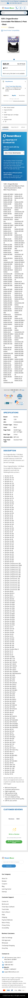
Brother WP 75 (18, 363)
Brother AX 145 (7, 349)
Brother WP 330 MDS (8, 311)
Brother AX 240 (18, 343)
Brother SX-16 (18, 217)
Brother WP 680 (8, 248)
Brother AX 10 (18, 270)
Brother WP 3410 (8, 233)
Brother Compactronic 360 (19, 302)
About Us (4, 878)
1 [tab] (14, 59)
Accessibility (5, 928)
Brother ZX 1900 (8, 370)
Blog (3, 886)
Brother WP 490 (8, 347)
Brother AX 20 (18, 378)
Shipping (4, 917)
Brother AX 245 (7, 275)
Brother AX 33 (18, 285)
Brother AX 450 (18, 237)
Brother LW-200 (8, 291)
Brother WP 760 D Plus (8, 220)
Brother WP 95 (7, 336)
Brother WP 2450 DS (8, 241)
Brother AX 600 (18, 345)
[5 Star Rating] (8, 396)
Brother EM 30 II (8, 341)
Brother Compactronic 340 (8, 352)
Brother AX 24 (18, 293)
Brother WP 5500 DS (19, 373)
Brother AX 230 (18, 194)
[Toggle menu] (24, 8)
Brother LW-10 (7, 268)
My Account (5, 904)
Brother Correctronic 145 (19, 305)
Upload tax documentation (18, 101)
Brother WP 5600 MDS (8, 255)
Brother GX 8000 (8, 281)
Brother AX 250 (7, 372)
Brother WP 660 (8, 213)
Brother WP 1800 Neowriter (19, 335)
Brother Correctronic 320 (19, 340)
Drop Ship (5, 948)
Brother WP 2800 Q (8, 334)
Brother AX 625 (7, 252)
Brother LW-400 (8, 227)
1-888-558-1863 (8, 965)
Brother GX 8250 (8, 279)
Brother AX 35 (18, 281)
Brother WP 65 (18, 204)
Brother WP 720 (19, 258)
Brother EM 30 (18, 215)
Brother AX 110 (18, 376)
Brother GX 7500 (8, 304)
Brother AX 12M (19, 287)
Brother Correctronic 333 (19, 220)
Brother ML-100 (19, 264)
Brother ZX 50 (7, 320)
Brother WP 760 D (8, 270)
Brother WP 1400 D (19, 283)
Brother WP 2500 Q (19, 242)
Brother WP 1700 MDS (19, 247)
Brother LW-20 (7, 211)
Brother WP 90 (18, 310)
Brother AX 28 (7, 332)
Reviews (4, 881)
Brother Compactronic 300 (8, 261)
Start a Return (6, 912)
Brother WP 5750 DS (8, 236)
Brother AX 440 (7, 308)
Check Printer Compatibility (11, 30)
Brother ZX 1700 (19, 244)
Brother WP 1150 (8, 198)
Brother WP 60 (18, 238)
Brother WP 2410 (8, 301)
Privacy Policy (6, 925)
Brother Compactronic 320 (8, 216)
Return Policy (6, 922)
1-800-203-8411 (8, 962)
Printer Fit (15, 127)
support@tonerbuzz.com (11, 972)
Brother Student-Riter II (8, 325)
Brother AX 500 (18, 297)
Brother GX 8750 (19, 202)
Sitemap (4, 892)
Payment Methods (7, 920)
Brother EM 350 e (8, 258)
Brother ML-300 (8, 318)
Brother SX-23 (18, 268)
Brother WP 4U (18, 223)
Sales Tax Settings (7, 937)
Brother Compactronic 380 (8, 381)
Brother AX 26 (7, 314)
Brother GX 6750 (8, 322)
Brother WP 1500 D (8, 225)
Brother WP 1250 (19, 369)
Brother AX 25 (7, 229)
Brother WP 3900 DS (19, 226)
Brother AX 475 (7, 231)
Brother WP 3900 (19, 361)
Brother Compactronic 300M (18, 314)
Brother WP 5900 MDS (8, 286)
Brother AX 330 (18, 365)
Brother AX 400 (7, 337)
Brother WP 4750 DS (19, 278)
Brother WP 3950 (8, 264)
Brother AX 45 (7, 250)
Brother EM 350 (8, 299)
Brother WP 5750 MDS (19, 232)
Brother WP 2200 (19, 353)
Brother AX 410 (18, 291)
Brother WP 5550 (19, 322)
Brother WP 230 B (19, 240)
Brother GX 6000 (19, 337)
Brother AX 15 (7, 363)
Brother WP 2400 (19, 229)
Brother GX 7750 (19, 324)
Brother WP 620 (19, 205)
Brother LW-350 (8, 277)
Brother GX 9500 (8, 330)
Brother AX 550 (18, 370)
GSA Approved (6, 940)
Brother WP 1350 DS (19, 199)
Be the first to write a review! (14, 841)
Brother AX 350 (7, 365)
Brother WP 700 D (19, 299)
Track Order (5, 909)
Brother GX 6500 (8, 202)
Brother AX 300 (7, 328)
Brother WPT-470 (8, 196)
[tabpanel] (14, 46)
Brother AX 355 (7, 361)
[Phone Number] (16, 8)
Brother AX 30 (7, 306)
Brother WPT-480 (8, 200)
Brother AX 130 (7, 297)
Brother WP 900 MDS (8, 377)
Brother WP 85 (7, 374)
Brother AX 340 (7, 204)
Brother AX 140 (18, 207)
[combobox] (14, 13)
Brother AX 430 (18, 289)
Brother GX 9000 (8, 303)
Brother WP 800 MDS (19, 327)
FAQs (3, 914)
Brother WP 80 (7, 209)
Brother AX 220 (7, 238)
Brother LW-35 (7, 367)
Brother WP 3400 (8, 289)
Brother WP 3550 (19, 351)
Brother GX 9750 (19, 349)
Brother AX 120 (18, 250)
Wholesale (5, 943)
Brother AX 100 (18, 347)
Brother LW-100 (19, 213)
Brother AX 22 (7, 355)
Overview (5, 127)
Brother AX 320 (18, 275)
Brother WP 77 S (8, 283)
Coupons (4, 884)
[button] (19, 402)
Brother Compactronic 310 (19, 331)
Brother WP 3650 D (19, 262)
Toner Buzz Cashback (8, 907)
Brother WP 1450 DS (8, 344)
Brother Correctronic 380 (8, 272)
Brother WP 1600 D (8, 194)
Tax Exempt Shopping (8, 945)
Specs (23, 127)
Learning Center (6, 889)
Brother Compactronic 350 (19, 210)
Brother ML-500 (19, 295)
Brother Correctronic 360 (19, 272)
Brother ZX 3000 (8, 316)
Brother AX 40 (18, 235)
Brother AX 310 (18, 308)
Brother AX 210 (7, 223)
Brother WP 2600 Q (19, 320)
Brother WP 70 (18, 196)
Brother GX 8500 (8, 246)
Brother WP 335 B (19, 266)
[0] (20, 8)
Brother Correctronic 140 (19, 253)
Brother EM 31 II (8, 369)
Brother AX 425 (18, 380)
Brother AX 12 (7, 295)
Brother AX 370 (18, 318)
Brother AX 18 (7, 266)
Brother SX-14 (18, 256)
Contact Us (5, 901)
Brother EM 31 (7, 357)
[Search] (25, 13)
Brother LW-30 (7, 293)
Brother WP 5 (18, 367)
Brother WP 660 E (19, 260)
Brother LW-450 (8, 339)
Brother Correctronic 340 (8, 206)
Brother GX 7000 (8, 244)
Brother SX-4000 (19, 359)
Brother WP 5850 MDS (19, 356)
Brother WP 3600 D (8, 359)
